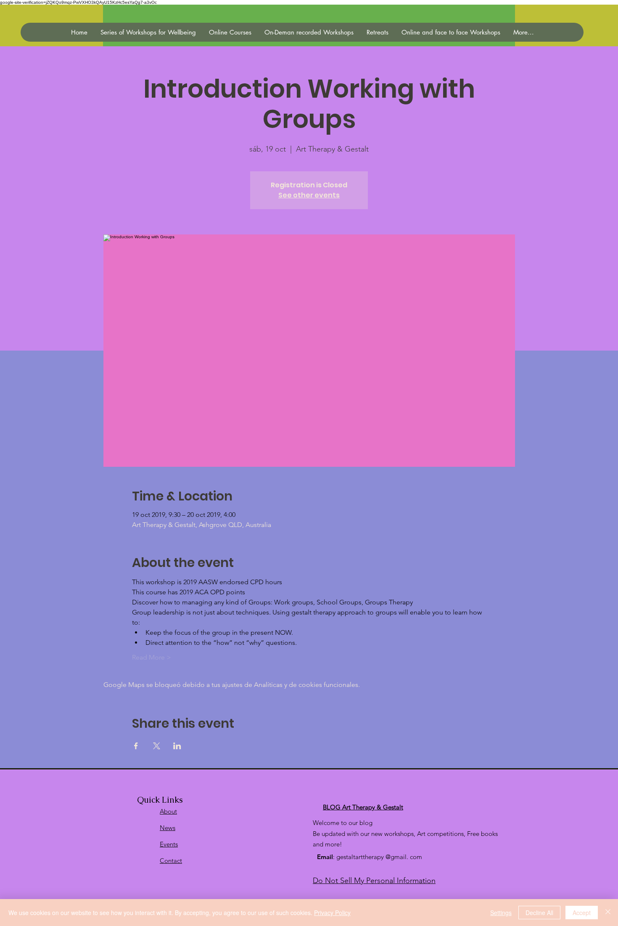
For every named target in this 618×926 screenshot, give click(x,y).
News (167, 828)
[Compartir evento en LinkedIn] (177, 745)
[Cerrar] (608, 912)
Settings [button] (501, 912)
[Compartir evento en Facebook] (136, 745)
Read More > (151, 657)
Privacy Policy (332, 912)
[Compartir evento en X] (157, 745)
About (168, 811)
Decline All (539, 912)
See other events (309, 195)
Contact (171, 861)
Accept (582, 912)
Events (169, 844)
